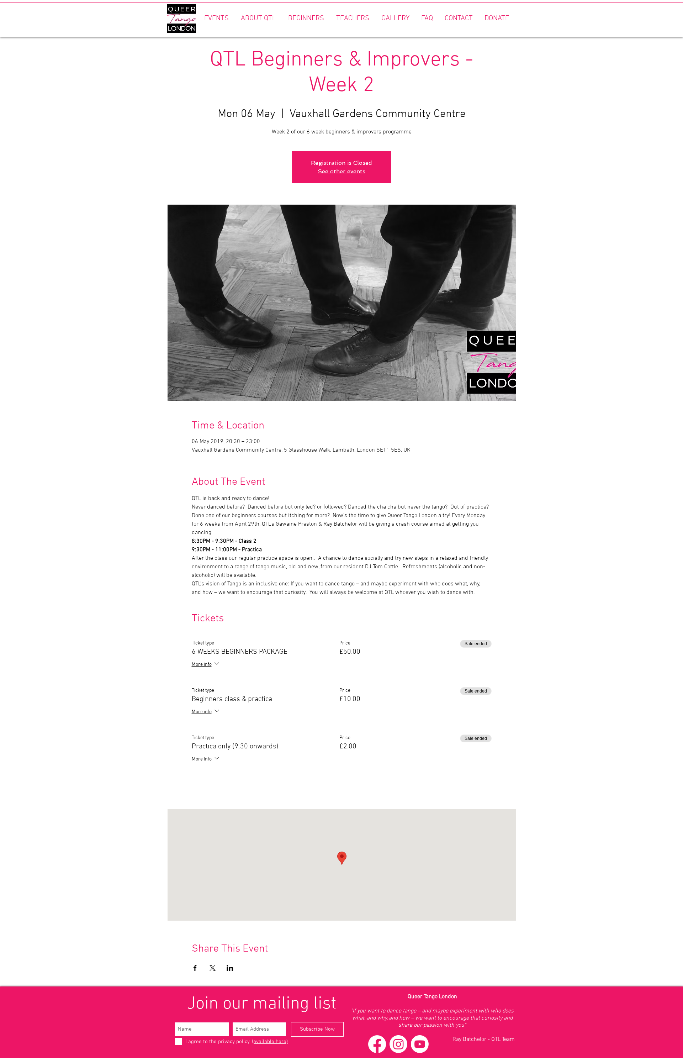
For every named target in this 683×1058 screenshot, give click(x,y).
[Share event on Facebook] (195, 968)
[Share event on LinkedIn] (230, 968)
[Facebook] (377, 1044)
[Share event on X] (212, 968)
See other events (341, 171)
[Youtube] (420, 1044)
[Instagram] (398, 1044)
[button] (216, 19)
